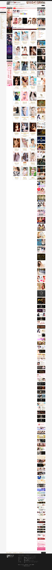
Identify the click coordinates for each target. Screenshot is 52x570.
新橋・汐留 (2, 25)
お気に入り (19, 564)
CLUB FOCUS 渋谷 (17, 103)
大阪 (24, 560)
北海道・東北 (2, 14)
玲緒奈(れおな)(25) (17, 71)
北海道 (25, 557)
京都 (26, 560)
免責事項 (33, 564)
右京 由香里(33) (33, 41)
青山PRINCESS (25, 43)
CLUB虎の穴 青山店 (25, 58)
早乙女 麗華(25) (33, 117)
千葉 (1, 37)
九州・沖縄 (5, 14)
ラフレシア (16, 164)
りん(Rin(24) (17, 86)
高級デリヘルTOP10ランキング (16, 0)
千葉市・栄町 (2, 38)
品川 (1, 23)
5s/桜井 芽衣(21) (33, 56)
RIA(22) (16, 102)
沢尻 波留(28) (16, 117)
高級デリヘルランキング (27, 565)
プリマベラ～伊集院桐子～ (17, 88)
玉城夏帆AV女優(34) (16, 41)
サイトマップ (22, 564)
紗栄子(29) (16, 177)
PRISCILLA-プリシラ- (33, 119)
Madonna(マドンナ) (25, 103)
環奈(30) (16, 56)
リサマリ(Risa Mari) (25, 150)
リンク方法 (30, 564)
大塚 (1, 29)
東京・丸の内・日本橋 (3, 27)
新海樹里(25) (25, 87)
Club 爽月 (33, 43)
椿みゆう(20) (25, 102)
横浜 (1, 34)
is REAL (39, 31)
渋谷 (1, 18)
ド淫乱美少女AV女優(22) (24, 118)
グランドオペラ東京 (33, 150)
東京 (1, 17)
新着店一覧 (44, 39)
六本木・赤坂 (2, 22)
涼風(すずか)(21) (25, 41)
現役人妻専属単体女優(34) (24, 133)
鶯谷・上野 (2, 30)
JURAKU (39, 35)
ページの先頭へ (43, 552)
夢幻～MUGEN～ (17, 150)
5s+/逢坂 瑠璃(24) (33, 133)
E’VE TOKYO (39, 37)
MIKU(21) (24, 177)
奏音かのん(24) (24, 56)
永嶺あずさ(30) (32, 102)
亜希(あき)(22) (33, 86)
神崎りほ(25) (25, 71)
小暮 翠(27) (25, 163)
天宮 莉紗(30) (25, 148)
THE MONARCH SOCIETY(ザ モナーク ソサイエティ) (44, 33)
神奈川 (1, 33)
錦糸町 (1, 31)
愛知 (24, 559)
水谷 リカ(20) (16, 162)
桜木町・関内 (2, 35)
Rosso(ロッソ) (33, 58)
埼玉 (1, 36)
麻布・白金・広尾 (2, 21)
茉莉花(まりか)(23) (33, 148)
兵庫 (27, 560)
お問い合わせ (26, 564)
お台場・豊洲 (2, 26)
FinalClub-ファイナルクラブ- (33, 73)
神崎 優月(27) (33, 162)
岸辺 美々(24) (16, 148)
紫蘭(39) (33, 177)
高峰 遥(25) (33, 71)
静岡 (27, 559)
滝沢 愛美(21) (16, 133)
